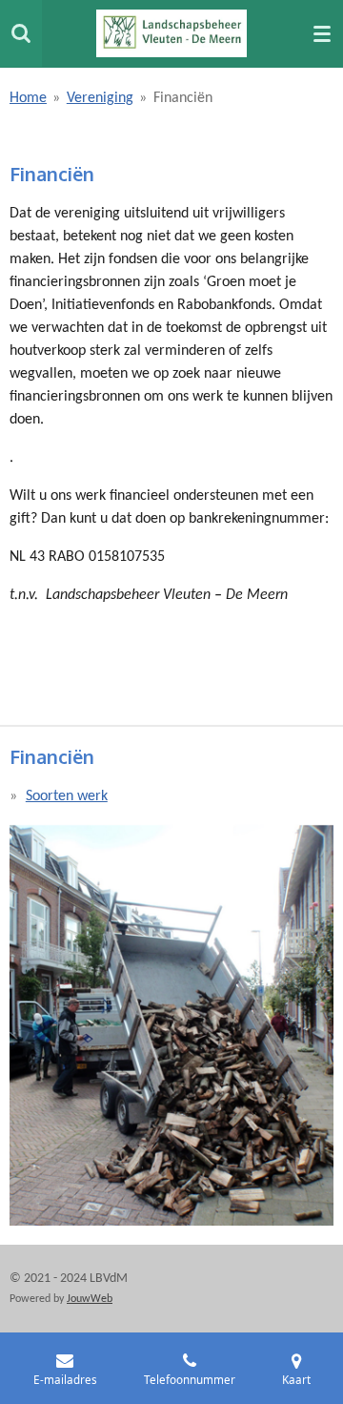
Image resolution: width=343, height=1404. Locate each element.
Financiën (182, 98)
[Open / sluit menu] (322, 33)
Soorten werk (67, 796)
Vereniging (100, 98)
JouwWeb (89, 1299)
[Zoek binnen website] (21, 33)
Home (28, 98)
